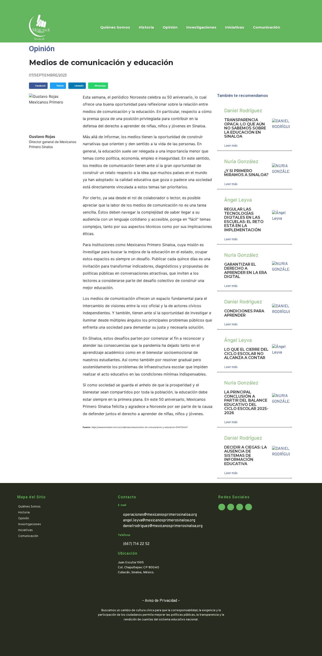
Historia (146, 27)
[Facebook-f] (33, 6)
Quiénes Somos (115, 27)
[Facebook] (221, 507)
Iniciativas (234, 27)
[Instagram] (50, 6)
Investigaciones (201, 27)
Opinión (170, 27)
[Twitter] (41, 6)
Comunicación (266, 27)
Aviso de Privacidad (161, 600)
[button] (38, 86)
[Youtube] (59, 6)
